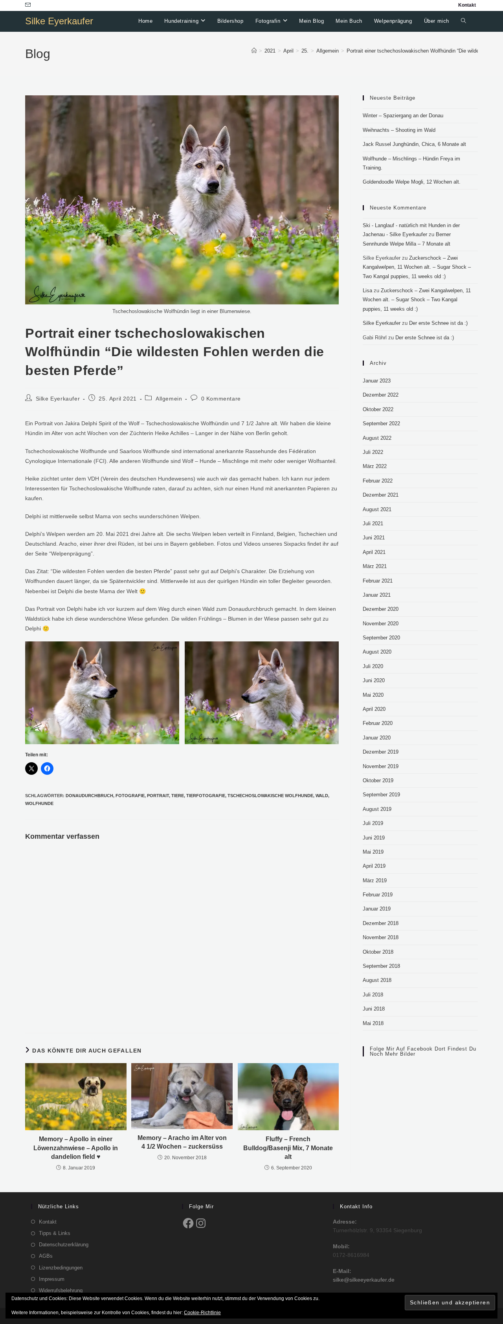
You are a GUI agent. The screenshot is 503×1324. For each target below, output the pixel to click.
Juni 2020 (374, 680)
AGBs (46, 1256)
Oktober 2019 (378, 780)
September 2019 (381, 795)
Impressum (51, 1279)
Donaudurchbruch (89, 795)
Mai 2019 (373, 852)
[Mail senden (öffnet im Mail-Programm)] (29, 5)
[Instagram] (201, 1223)
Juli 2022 (373, 452)
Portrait (158, 795)
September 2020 (381, 638)
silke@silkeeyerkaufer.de (364, 1280)
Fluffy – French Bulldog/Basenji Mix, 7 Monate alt (288, 1148)
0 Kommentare (221, 398)
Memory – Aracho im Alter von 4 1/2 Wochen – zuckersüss (182, 1142)
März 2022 (375, 466)
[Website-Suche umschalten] (463, 21)
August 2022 (377, 438)
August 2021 (377, 509)
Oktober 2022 (378, 409)
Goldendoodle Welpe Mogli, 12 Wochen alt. (412, 182)
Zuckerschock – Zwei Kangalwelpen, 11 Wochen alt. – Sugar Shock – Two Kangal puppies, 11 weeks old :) (417, 267)
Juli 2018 (373, 995)
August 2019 (377, 809)
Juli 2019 (373, 823)
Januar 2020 (377, 738)
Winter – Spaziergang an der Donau (403, 115)
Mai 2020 (373, 695)
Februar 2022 (378, 481)
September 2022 (381, 423)
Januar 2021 (377, 595)
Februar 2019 (378, 895)
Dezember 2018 (380, 923)
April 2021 (374, 552)
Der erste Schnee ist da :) (438, 323)
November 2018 (380, 937)
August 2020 (377, 652)
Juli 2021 (373, 523)
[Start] (254, 51)
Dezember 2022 (380, 395)
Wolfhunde (39, 803)
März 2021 (375, 566)
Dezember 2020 (380, 609)
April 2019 (374, 866)
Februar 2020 (378, 723)
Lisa (367, 290)
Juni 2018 (374, 1009)
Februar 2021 (378, 581)
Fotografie (130, 795)
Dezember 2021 (380, 495)
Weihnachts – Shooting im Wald (399, 130)
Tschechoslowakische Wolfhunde (270, 795)
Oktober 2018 (378, 952)
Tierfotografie (205, 795)
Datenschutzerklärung (63, 1245)
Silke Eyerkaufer (59, 21)
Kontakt (467, 5)
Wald (322, 795)
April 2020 (374, 709)
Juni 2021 (374, 538)
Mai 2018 (373, 1023)
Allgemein (169, 398)
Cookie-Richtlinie (202, 1312)
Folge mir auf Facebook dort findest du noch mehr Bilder (423, 1051)
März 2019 (375, 880)
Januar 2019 (377, 909)
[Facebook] (188, 1223)
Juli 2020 (373, 666)
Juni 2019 (374, 838)
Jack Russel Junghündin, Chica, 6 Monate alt (414, 144)
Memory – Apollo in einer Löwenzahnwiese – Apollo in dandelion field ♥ (75, 1148)
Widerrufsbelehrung (61, 1290)
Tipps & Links (54, 1233)
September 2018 (381, 966)
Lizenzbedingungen (61, 1268)
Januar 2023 (377, 381)
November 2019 (380, 766)
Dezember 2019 (380, 752)
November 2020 (380, 623)
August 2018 (377, 980)
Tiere (177, 795)
